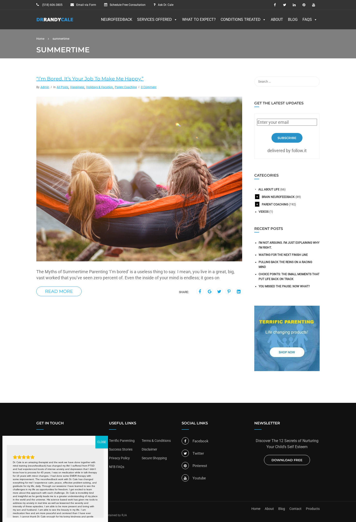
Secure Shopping (154, 458)
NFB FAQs (116, 467)
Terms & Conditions (156, 441)
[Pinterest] (229, 291)
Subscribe (287, 138)
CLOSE (101, 442)
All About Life (268, 189)
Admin (44, 87)
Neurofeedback (116, 19)
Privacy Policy (119, 458)
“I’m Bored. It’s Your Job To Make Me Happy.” (90, 79)
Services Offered (154, 19)
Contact (295, 509)
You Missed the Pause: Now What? (284, 286)
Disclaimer (149, 449)
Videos (264, 211)
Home (255, 509)
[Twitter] (219, 291)
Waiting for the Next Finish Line (283, 255)
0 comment (148, 87)
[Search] (314, 82)
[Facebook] (200, 291)
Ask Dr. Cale (165, 5)
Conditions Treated (241, 19)
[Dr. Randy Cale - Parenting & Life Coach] (55, 22)
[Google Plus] (209, 291)
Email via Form (86, 5)
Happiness (77, 87)
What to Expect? (199, 19)
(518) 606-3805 (51, 5)
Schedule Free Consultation (128, 5)
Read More (59, 291)
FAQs (307, 19)
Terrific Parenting (122, 441)
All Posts (62, 87)
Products (313, 509)
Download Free (286, 460)
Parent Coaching (126, 87)
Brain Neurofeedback (278, 197)
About (277, 19)
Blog (293, 19)
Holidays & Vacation (99, 87)
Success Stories (120, 449)
